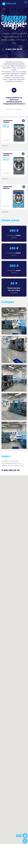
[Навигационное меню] (26, 2)
